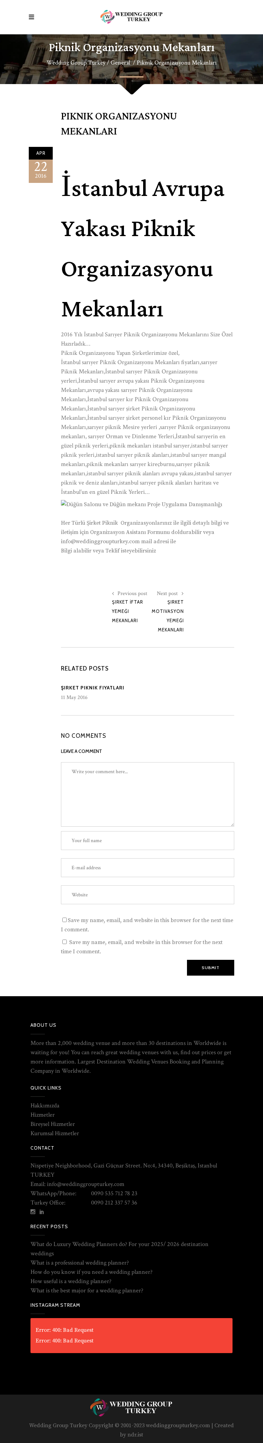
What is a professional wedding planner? (79, 1263)
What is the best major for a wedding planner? (86, 1290)
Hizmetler (42, 1115)
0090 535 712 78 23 (114, 1193)
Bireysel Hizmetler (52, 1124)
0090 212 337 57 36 (114, 1203)
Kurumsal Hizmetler (54, 1133)
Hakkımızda (44, 1105)
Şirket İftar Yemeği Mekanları (127, 611)
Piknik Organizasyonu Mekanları (119, 123)
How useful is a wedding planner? (70, 1281)
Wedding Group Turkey (76, 63)
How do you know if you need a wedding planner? (91, 1272)
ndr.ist (135, 1434)
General (120, 63)
